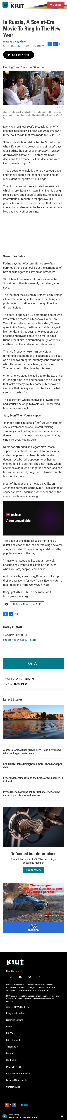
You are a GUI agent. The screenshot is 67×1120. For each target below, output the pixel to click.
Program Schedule (15, 1013)
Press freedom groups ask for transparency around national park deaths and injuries (31, 793)
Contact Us (11, 1060)
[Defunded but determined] (33, 827)
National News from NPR (27, 604)
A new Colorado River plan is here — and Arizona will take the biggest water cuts (32, 751)
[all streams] (63, 1116)
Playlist (9, 1027)
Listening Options (14, 1020)
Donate (57, 4)
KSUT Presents (13, 1040)
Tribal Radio (12, 1047)
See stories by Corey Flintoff (19, 639)
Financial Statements (16, 1080)
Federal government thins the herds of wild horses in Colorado (33, 779)
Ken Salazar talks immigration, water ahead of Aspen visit (32, 765)
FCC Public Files (13, 1067)
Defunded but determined (33, 853)
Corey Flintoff (20, 41)
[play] (5, 1116)
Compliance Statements (18, 1073)
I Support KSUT (34, 870)
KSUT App (11, 1033)
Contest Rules (13, 1087)
